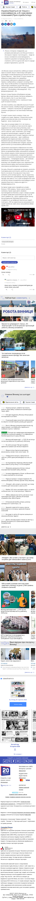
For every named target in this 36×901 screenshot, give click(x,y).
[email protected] (18, 896)
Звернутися (22, 771)
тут (6, 808)
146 (11, 21)
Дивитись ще (30, 387)
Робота (24, 7)
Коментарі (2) (6, 237)
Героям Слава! (10, 7)
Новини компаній (24, 787)
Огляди (21, 789)
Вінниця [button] (11, 3)
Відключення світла (12, 402)
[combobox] (22, 298)
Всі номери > (18, 754)
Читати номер (18, 704)
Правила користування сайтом (18, 794)
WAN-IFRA (28, 814)
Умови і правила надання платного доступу (18, 797)
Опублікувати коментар (9, 262)
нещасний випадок (7, 241)
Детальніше (4, 782)
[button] (2, 2)
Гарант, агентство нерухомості (11, 661)
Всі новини (26, 2)
